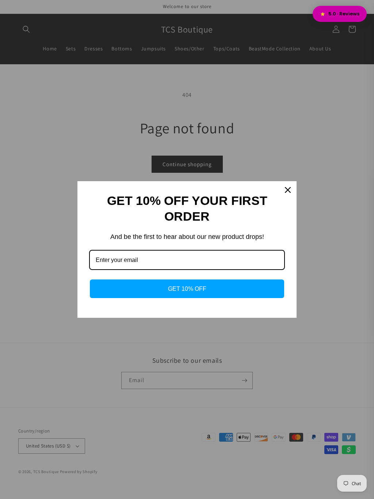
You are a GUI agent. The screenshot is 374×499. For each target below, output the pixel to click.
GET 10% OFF (187, 289)
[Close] (288, 190)
